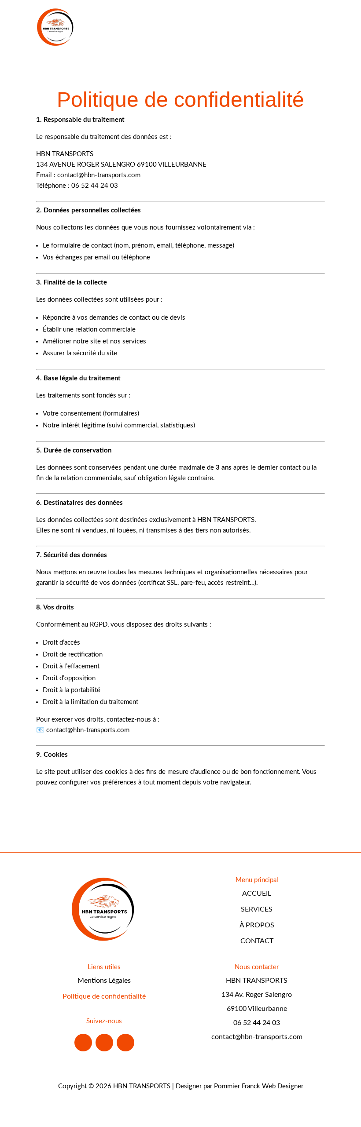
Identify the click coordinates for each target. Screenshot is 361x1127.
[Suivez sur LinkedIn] (125, 1042)
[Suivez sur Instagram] (104, 1042)
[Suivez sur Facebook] (83, 1042)
